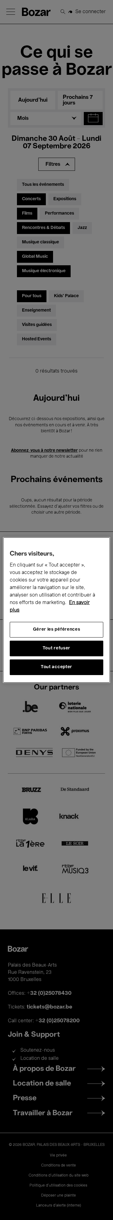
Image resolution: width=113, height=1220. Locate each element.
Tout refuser (56, 648)
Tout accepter (56, 667)
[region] (56, 610)
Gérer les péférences (56, 630)
